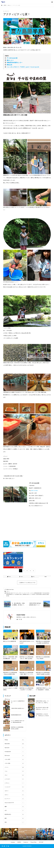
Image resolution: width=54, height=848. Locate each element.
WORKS (19, 842)
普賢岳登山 (25, 594)
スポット (7, 19)
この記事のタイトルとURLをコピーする (27, 582)
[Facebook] (19, 619)
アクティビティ (16, 593)
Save (46, 576)
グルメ (40, 677)
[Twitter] (4, 846)
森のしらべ (10, 60)
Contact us (26, 842)
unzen (12, 593)
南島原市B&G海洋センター (14, 62)
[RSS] (8, 846)
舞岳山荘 (9, 65)
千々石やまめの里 (45, 593)
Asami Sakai (11, 589)
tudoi (9, 593)
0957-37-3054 (34, 490)
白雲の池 (37, 594)
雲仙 (8, 595)
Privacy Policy (33, 842)
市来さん (21, 594)
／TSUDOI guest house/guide (23, 67)
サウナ (20, 593)
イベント (7, 677)
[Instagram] (21, 619)
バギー (28, 593)
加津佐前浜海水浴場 (37, 593)
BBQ (7, 593)
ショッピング (40, 646)
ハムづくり (32, 593)
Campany (13, 842)
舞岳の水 (41, 594)
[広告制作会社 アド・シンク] (3, 2)
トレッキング (24, 593)
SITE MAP (41, 842)
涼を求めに (34, 594)
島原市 (18, 594)
